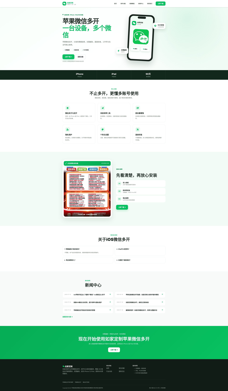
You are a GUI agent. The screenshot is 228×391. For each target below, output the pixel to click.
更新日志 (122, 371)
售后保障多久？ (71, 260)
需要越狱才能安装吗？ (73, 249)
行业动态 (109, 371)
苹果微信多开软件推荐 (68, 382)
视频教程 (131, 3)
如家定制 (68, 366)
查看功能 (80, 57)
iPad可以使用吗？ (124, 249)
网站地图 (163, 388)
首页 (115, 3)
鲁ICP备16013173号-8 (154, 388)
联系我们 (149, 3)
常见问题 (122, 368)
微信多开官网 (86, 382)
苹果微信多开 (78, 382)
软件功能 (123, 3)
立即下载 (160, 3)
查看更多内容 (67, 317)
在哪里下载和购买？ (124, 260)
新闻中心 (140, 3)
